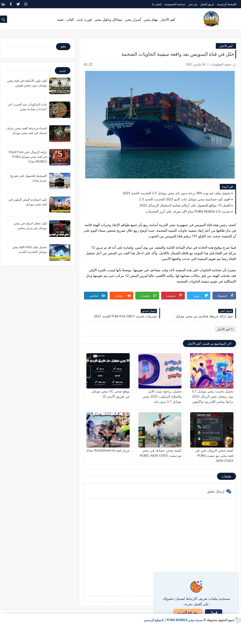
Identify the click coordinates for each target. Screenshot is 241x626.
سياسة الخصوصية (175, 4)
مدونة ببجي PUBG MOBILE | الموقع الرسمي (173, 620)
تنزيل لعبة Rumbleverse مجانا (108, 450)
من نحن (192, 4)
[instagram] (26, 4)
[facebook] (11, 4)
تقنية (60, 19)
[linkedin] (3, 4)
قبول (213, 613)
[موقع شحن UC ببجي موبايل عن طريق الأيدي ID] (108, 370)
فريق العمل (207, 4)
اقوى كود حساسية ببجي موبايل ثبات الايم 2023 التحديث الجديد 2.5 (184, 199)
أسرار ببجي (133, 19)
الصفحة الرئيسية (226, 4)
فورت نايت (84, 19)
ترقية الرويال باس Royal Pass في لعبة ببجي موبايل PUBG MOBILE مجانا (28, 156)
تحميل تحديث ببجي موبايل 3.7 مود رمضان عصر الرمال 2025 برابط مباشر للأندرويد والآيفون (212, 396)
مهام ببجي (151, 19)
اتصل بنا (156, 4)
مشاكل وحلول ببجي (108, 19)
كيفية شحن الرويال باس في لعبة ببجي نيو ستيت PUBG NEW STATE (214, 455)
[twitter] (18, 4)
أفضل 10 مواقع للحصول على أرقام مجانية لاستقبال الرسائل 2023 (184, 205)
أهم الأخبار (168, 19)
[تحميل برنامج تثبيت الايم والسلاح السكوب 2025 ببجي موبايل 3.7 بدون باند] (160, 370)
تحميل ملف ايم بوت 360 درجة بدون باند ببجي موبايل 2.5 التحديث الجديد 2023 (176, 193)
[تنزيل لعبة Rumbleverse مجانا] (108, 430)
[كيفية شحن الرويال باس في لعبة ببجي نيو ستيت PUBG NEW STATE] (211, 430)
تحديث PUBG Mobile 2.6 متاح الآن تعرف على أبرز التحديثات (188, 211)
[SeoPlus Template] (238, 620)
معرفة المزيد (188, 612)
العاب (70, 19)
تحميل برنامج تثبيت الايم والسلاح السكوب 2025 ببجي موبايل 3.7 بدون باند (162, 396)
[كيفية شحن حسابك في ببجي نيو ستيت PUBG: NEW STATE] (160, 430)
